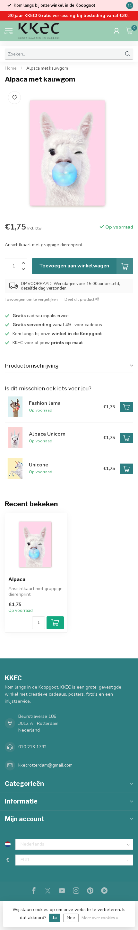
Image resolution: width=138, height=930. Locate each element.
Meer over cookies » (100, 917)
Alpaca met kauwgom (47, 68)
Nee (71, 918)
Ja (55, 918)
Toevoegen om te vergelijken (31, 299)
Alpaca (16, 579)
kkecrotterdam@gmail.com (45, 765)
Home (11, 68)
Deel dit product (80, 299)
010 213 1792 (32, 747)
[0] (129, 30)
